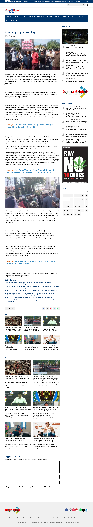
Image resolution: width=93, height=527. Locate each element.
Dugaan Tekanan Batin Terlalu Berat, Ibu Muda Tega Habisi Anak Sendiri (77, 61)
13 (64, 206)
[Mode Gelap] (87, 4)
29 (71, 214)
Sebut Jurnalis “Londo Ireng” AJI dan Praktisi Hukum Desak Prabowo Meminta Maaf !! (32, 290)
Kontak (46, 522)
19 (86, 206)
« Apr (63, 218)
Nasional (32, 16)
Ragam (79, 16)
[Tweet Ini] (47, 308)
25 (82, 210)
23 (75, 210)
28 (68, 214)
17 (79, 206)
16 (75, 206)
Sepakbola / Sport (68, 16)
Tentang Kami (18, 522)
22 (71, 210)
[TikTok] (83, 510)
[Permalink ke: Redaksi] (6, 36)
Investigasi (8, 29)
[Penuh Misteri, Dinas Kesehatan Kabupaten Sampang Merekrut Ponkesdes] (32, 339)
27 (64, 214)
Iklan (7, 20)
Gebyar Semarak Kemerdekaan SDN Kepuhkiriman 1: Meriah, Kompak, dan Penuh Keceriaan (76, 80)
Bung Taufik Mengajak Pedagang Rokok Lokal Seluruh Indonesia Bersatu (25, 1)
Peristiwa (49, 16)
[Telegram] (86, 510)
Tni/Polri (57, 16)
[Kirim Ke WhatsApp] (58, 308)
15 (71, 206)
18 (82, 206)
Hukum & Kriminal (19, 16)
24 (79, 210)
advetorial (14, 20)
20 (64, 210)
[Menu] (6, 4)
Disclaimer (59, 522)
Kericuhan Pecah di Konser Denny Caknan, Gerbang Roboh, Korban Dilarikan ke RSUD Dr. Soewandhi (31, 300)
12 (86, 203)
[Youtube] (76, 510)
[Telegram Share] (54, 308)
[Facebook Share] (43, 308)
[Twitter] (70, 510)
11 (82, 203)
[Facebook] (66, 510)
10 (79, 203)
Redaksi (10, 35)
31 (79, 214)
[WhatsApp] (80, 510)
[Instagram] (73, 510)
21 (68, 210)
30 (75, 214)
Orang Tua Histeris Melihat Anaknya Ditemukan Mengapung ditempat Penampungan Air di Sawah (76, 48)
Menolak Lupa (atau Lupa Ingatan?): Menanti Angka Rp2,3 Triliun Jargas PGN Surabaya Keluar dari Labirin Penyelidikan (29, 283)
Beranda (8, 16)
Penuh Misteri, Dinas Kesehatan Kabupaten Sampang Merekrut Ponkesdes (28, 297)
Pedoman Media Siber (36, 522)
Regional (40, 16)
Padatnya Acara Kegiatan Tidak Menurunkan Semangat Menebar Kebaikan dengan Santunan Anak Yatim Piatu (77, 122)
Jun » (87, 218)
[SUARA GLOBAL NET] (12, 10)
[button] (84, 4)
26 (86, 210)
